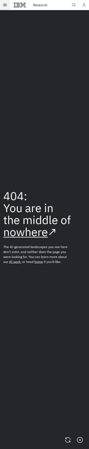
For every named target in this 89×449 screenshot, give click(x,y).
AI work (14, 262)
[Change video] (68, 440)
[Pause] (80, 440)
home (38, 262)
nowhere (25, 231)
